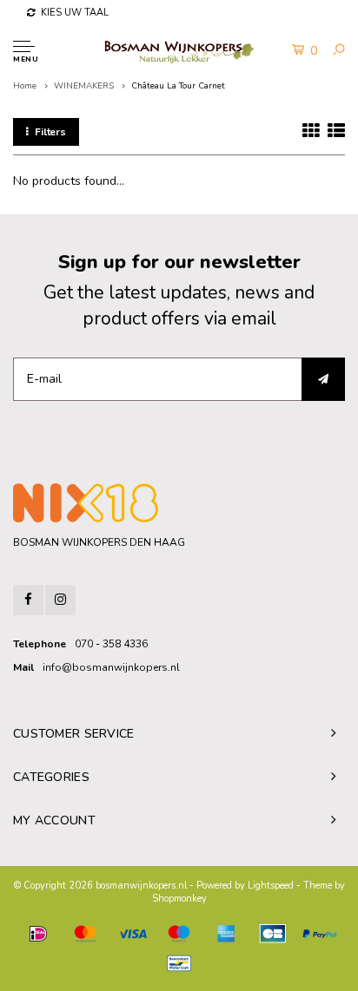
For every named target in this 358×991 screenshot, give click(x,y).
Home (24, 86)
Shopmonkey (179, 898)
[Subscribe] (323, 379)
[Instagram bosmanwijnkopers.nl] (60, 600)
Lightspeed (271, 885)
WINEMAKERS (84, 86)
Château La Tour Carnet (178, 86)
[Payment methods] (38, 933)
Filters (50, 132)
